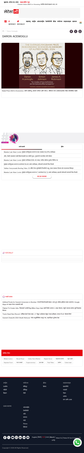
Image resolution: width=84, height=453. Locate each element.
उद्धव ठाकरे (70, 359)
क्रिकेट (44, 387)
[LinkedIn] (20, 437)
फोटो (24, 420)
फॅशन (64, 393)
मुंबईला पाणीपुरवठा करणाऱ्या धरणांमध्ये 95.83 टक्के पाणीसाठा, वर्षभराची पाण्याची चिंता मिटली (29, 164)
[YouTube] (12, 437)
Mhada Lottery (8, 359)
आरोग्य (59, 363)
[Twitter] (75, 31)
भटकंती (65, 390)
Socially (21, 24)
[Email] (28, 437)
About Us (59, 438)
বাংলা (47, 437)
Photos (25, 424)
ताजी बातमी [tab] (22, 147)
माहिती (5, 390)
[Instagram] (16, 437)
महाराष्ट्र (28, 21)
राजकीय (5, 387)
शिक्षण (5, 393)
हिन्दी (39, 437)
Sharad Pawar (20, 359)
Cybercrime (68, 363)
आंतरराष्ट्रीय (40, 21)
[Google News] (24, 437)
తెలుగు (52, 437)
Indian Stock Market (34, 359)
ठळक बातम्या (7, 406)
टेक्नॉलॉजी (49, 21)
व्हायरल (74, 21)
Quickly (12, 24)
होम (3, 31)
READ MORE (42, 176)
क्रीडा (54, 21)
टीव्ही (24, 393)
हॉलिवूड (25, 390)
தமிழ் (53, 440)
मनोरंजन (59, 21)
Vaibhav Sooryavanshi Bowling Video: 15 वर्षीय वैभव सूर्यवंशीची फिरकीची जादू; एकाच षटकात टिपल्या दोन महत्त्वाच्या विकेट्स (38, 168)
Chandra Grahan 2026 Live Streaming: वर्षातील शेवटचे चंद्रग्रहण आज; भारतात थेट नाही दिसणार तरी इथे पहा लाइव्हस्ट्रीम (43, 5)
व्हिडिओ (25, 427)
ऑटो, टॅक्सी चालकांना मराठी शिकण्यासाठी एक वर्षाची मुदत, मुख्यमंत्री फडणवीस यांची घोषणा (28, 156)
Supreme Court (8, 363)
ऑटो (24, 414)
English (34, 437)
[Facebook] (71, 31)
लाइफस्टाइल (67, 21)
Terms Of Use (67, 438)
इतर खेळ (41, 363)
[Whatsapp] (80, 31)
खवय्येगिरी (65, 387)
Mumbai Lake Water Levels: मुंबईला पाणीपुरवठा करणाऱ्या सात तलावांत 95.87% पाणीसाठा (29, 152)
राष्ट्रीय (34, 21)
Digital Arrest (48, 359)
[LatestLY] (11, 12)
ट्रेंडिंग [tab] (62, 147)
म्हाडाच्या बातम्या (60, 359)
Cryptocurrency (30, 363)
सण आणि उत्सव (67, 400)
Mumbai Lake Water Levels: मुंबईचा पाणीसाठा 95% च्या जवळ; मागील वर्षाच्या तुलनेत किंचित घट (31, 160)
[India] (80, 23)
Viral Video (50, 363)
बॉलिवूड (25, 387)
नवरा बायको (19, 363)
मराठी (43, 437)
